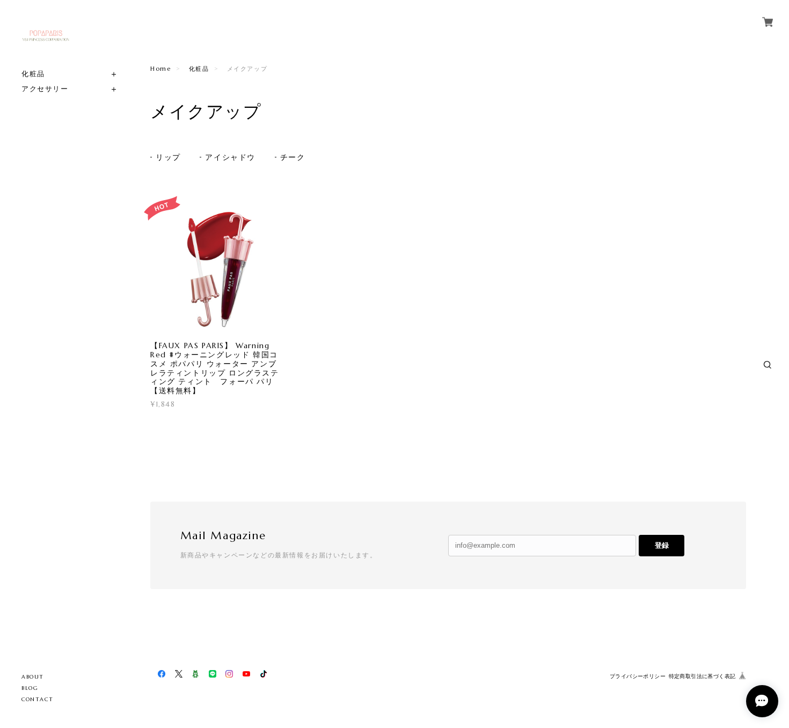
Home (160, 68)
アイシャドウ (230, 157)
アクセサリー (45, 88)
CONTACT (37, 699)
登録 (662, 545)
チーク (292, 157)
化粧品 (33, 73)
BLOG (29, 688)
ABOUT (32, 676)
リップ (168, 157)
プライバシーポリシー (638, 676)
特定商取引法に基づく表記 (702, 676)
